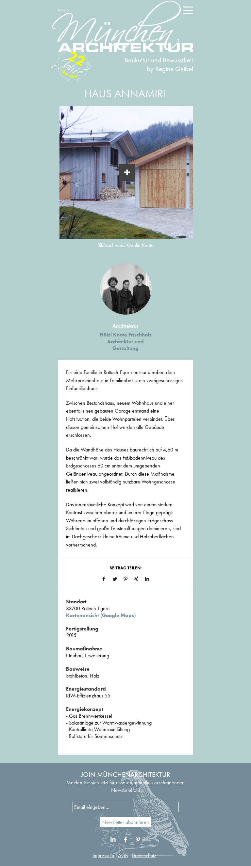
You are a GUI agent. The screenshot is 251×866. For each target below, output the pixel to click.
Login (63, 10)
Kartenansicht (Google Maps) (101, 615)
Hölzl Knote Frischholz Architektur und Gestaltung (126, 341)
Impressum (103, 855)
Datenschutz (144, 855)
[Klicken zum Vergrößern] (127, 172)
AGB (123, 855)
